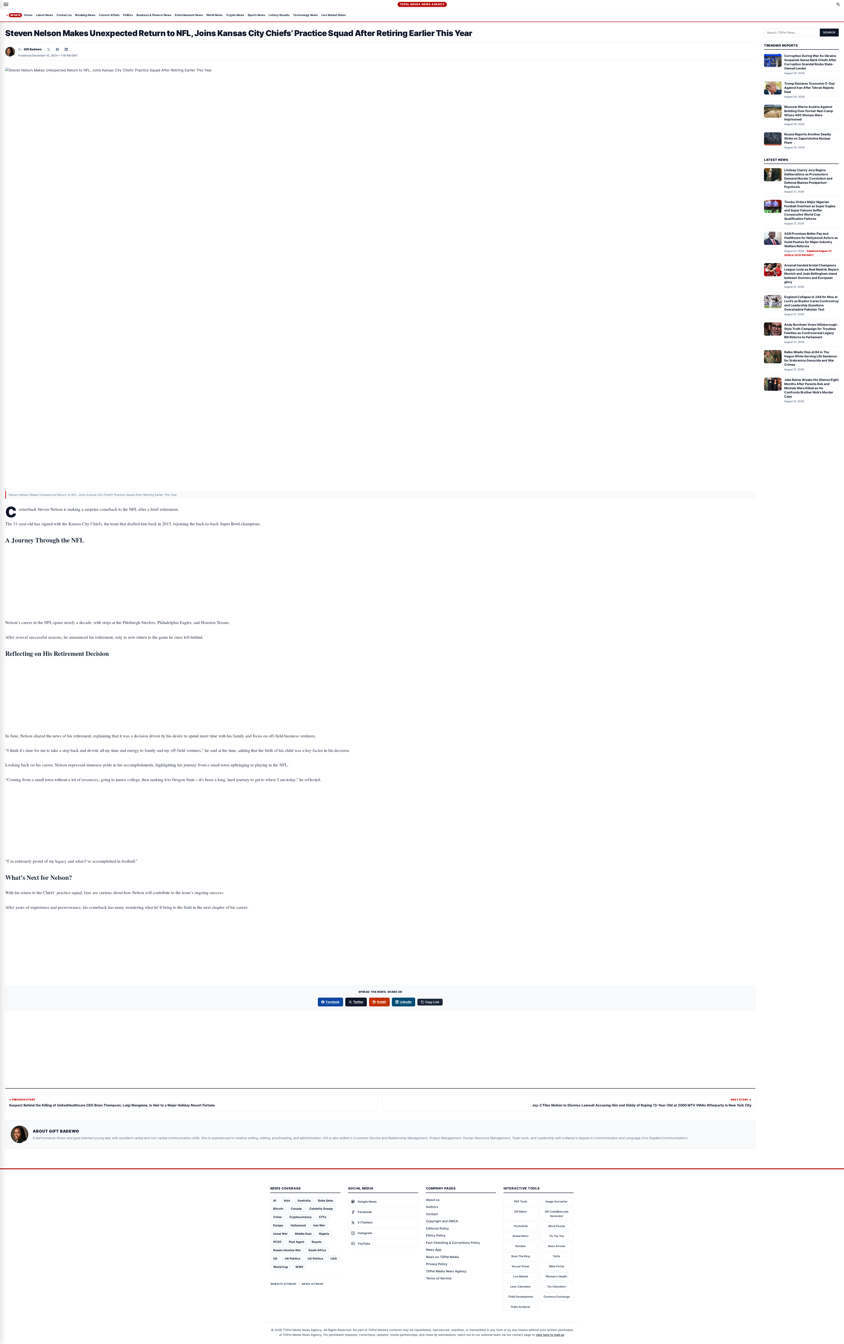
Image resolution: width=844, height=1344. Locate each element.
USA (334, 1258)
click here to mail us (550, 1335)
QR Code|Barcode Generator (556, 1214)
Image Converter (557, 1201)
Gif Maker (520, 1211)
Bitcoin (278, 1208)
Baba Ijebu (325, 1200)
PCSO (277, 1242)
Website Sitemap (283, 1284)
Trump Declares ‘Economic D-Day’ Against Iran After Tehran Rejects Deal (809, 88)
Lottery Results (279, 15)
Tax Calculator (556, 1286)
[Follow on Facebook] (57, 49)
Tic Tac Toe (556, 1236)
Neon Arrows (556, 1246)
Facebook (333, 1002)
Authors (432, 1207)
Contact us (64, 15)
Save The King (520, 1256)
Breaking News (85, 15)
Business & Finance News (153, 15)
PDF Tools (520, 1201)
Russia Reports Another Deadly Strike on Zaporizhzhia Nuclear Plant (807, 139)
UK (275, 1258)
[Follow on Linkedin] (66, 49)
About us (433, 1200)
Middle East (303, 1233)
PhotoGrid (521, 1226)
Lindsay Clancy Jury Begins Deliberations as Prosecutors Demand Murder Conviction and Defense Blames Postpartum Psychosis (808, 178)
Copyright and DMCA (442, 1221)
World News (214, 15)
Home (28, 15)
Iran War (319, 1225)
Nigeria (324, 1233)
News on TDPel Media (442, 1257)
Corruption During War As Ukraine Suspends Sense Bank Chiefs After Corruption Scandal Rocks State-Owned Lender (810, 62)
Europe (278, 1225)
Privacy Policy (436, 1264)
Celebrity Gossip (321, 1208)
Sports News (256, 15)
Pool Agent (296, 1242)
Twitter (358, 1002)
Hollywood (298, 1225)
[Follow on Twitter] (49, 49)
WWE (299, 1267)
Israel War (280, 1233)
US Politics (315, 1258)
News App (433, 1249)
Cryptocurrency (300, 1217)
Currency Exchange (557, 1296)
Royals (316, 1242)
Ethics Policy (436, 1235)
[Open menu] (6, 4)
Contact (432, 1214)
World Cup (280, 1267)
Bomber (520, 1246)
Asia (287, 1200)
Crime (277, 1217)
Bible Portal (556, 1266)
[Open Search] (838, 4)
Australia (304, 1200)
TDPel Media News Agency (422, 4)
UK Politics (292, 1258)
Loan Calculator (520, 1286)
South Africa (317, 1250)
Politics (128, 15)
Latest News (44, 15)
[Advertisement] (380, 567)
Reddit (381, 1002)
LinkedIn (406, 1002)
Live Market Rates (333, 15)
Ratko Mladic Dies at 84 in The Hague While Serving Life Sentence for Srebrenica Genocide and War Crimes (810, 358)
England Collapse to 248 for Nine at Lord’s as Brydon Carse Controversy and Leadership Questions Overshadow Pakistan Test (811, 303)
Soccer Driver (520, 1266)
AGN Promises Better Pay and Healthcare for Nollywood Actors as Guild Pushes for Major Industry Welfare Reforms (811, 240)
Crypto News (235, 15)
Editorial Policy (437, 1228)
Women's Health (556, 1276)
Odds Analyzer (520, 1306)
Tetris (556, 1256)
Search (829, 32)
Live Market (520, 1276)
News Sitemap (313, 1284)
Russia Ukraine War (287, 1250)
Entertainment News (189, 15)
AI (274, 1200)
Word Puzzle (556, 1226)
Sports (15, 15)
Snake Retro (521, 1236)
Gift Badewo (33, 49)
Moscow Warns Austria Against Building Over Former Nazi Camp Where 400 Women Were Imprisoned (808, 113)
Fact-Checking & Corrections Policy (453, 1242)
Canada (296, 1208)
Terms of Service (438, 1278)
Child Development (520, 1296)
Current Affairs (109, 15)
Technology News (305, 15)
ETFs (322, 1217)
